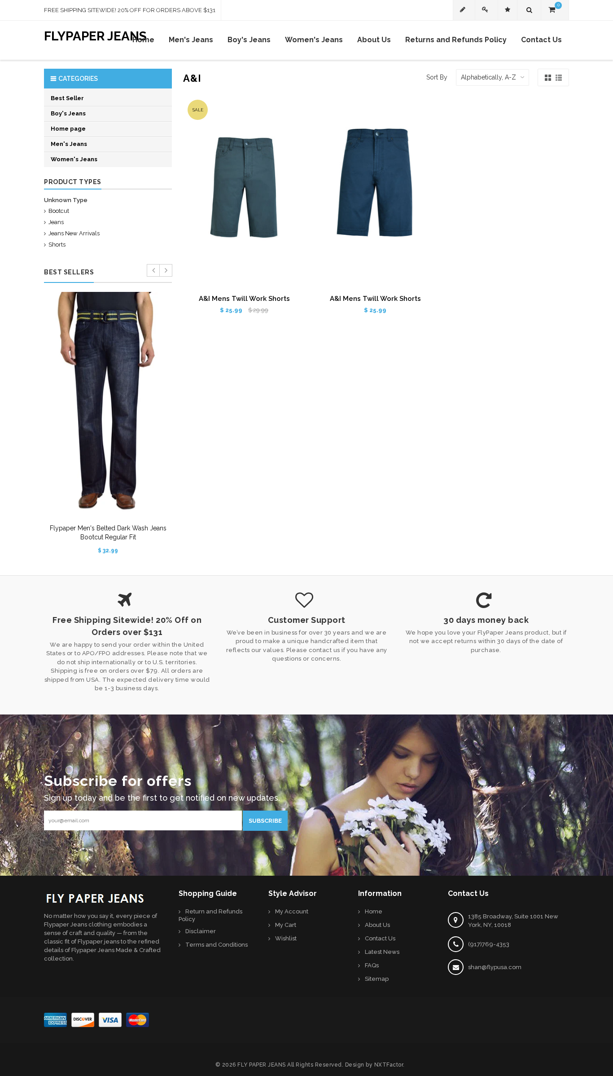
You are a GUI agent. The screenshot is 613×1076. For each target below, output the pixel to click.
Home (373, 911)
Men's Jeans (69, 144)
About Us (377, 925)
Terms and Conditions (216, 944)
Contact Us (380, 938)
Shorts (57, 244)
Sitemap (377, 978)
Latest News (382, 951)
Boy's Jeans (68, 113)
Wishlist (286, 938)
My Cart (285, 925)
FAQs (372, 965)
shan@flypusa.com (494, 967)
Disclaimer (200, 931)
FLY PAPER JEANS (261, 1065)
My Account (291, 911)
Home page (68, 128)
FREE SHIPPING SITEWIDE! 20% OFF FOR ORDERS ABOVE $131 (129, 10)
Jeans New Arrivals (74, 233)
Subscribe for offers (118, 779)
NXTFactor (388, 1065)
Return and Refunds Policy (210, 915)
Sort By (436, 77)
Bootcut (58, 210)
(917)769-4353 (488, 944)
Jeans (56, 222)
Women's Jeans (74, 159)
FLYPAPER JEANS (95, 34)
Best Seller (67, 98)
